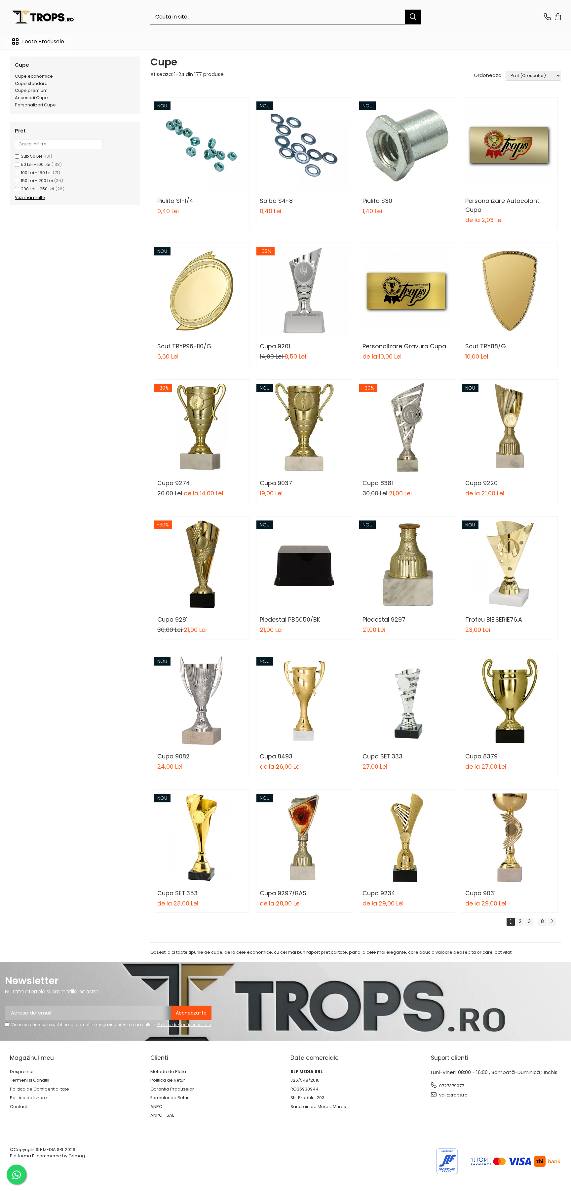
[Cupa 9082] (201, 700)
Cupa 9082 (173, 756)
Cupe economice (34, 76)
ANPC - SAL (162, 1115)
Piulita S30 (377, 201)
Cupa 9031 (480, 893)
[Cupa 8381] (406, 427)
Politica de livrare (28, 1098)
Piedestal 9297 (383, 619)
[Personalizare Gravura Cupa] (406, 290)
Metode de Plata (168, 1072)
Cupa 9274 (173, 483)
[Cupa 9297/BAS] (304, 837)
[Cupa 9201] (304, 290)
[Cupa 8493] (304, 700)
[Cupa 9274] (201, 427)
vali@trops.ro (453, 1095)
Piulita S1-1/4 (175, 201)
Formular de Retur (169, 1098)
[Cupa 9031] (509, 837)
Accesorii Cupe (31, 98)
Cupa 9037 (276, 483)
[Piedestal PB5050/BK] (304, 564)
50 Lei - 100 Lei (35, 164)
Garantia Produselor (172, 1089)
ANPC (156, 1107)
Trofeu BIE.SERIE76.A (493, 619)
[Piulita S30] (406, 145)
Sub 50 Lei (31, 156)
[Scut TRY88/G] (509, 290)
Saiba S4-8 (276, 201)
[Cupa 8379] (509, 700)
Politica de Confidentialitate (184, 1024)
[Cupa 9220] (509, 427)
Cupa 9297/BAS (283, 893)
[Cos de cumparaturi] (557, 17)
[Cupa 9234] (406, 837)
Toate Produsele (42, 41)
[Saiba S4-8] (304, 145)
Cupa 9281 (172, 619)
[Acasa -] (43, 17)
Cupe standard (31, 83)
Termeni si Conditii (29, 1080)
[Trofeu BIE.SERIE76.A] (509, 564)
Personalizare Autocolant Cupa (502, 205)
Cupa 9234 (378, 893)
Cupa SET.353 (177, 893)
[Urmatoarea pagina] (552, 922)
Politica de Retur (167, 1080)
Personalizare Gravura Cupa (404, 346)
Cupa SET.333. (382, 756)
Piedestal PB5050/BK (290, 619)
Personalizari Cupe (35, 105)
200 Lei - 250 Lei (37, 189)
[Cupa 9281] (201, 564)
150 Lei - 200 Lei (37, 180)
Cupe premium (31, 90)
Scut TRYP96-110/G (184, 346)
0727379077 (451, 1086)
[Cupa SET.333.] (406, 700)
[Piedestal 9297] (406, 564)
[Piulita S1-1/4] (201, 145)
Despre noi (21, 1072)
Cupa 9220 (481, 483)
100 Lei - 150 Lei (36, 173)
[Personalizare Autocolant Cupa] (509, 145)
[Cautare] (413, 17)
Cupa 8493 (276, 756)
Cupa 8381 (377, 483)
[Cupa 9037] (304, 427)
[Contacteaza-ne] (547, 17)
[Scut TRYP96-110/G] (201, 290)
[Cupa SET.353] (201, 837)
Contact (18, 1107)
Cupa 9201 (275, 346)
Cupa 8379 (481, 756)
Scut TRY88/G (485, 346)
